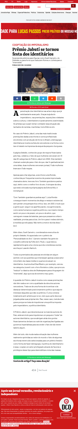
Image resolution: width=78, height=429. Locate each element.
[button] (74, 391)
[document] (39, 214)
